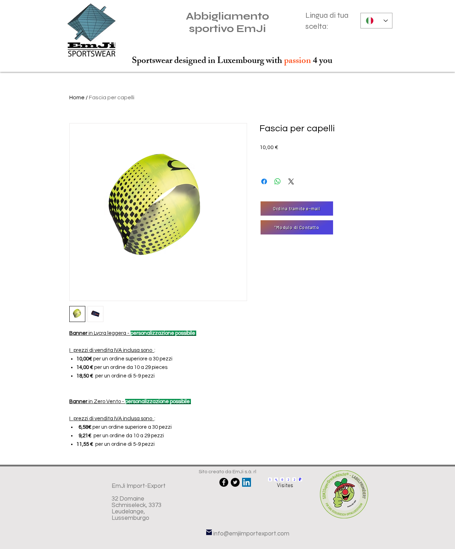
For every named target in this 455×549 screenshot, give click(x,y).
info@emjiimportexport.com (251, 533)
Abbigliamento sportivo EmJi (227, 22)
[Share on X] (291, 181)
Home (77, 97)
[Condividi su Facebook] (264, 181)
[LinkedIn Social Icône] (246, 482)
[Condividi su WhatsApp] (277, 181)
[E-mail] (209, 532)
